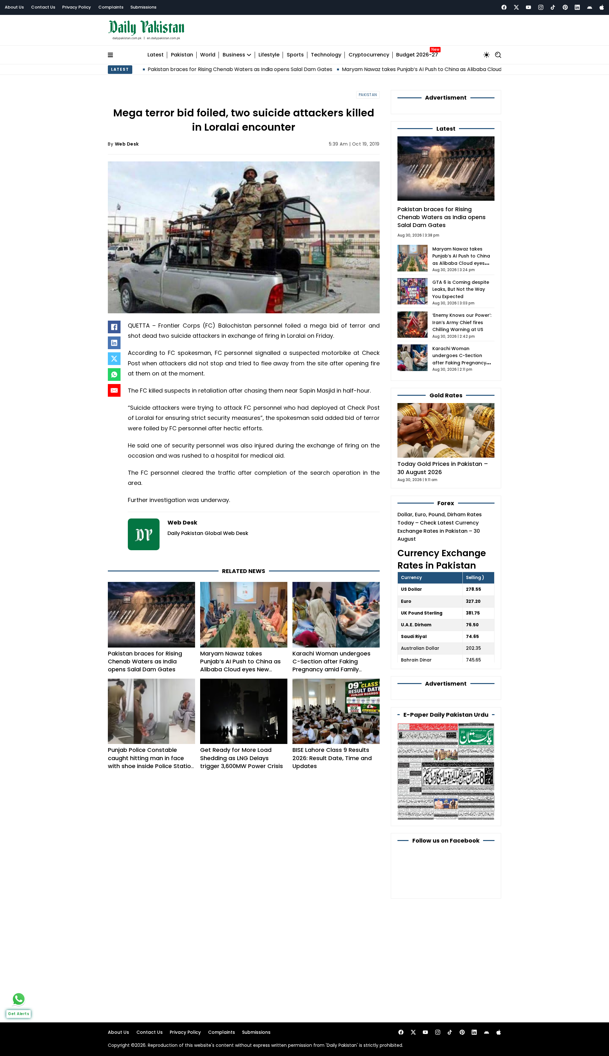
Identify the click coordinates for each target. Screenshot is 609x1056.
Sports (295, 55)
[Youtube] (528, 7)
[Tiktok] (552, 7)
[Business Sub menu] (249, 54)
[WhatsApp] (114, 374)
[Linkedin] (577, 7)
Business (234, 55)
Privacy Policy (76, 7)
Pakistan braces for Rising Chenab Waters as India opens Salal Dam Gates (194, 69)
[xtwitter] (516, 7)
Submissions (143, 7)
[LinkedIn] (114, 342)
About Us (14, 7)
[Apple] (601, 7)
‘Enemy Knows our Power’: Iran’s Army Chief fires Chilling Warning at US (461, 322)
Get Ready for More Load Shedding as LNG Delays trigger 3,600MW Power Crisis (241, 758)
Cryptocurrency (369, 55)
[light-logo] (148, 30)
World (207, 55)
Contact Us (43, 7)
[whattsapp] (19, 999)
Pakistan (182, 55)
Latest (155, 55)
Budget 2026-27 (417, 55)
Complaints (110, 7)
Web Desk (127, 144)
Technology (326, 55)
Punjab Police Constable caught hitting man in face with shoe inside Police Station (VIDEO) (151, 762)
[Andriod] (589, 7)
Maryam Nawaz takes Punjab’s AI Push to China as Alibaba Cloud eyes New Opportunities (406, 69)
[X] (114, 358)
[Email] (114, 390)
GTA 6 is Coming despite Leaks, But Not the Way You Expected (460, 289)
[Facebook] (504, 7)
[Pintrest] (565, 7)
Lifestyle (269, 55)
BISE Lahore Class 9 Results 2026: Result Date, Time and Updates (332, 758)
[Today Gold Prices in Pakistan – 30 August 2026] (445, 430)
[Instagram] (540, 7)
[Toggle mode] (486, 55)
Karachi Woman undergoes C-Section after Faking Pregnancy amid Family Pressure (331, 665)
